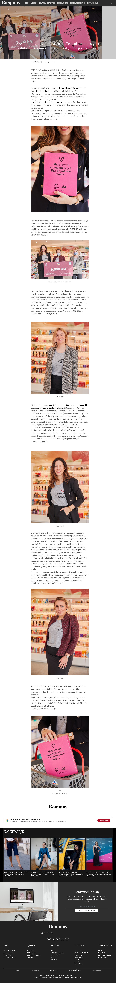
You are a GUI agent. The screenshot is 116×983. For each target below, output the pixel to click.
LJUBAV (77, 962)
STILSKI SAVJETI (9, 957)
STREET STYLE (9, 953)
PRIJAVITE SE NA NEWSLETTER (87, 911)
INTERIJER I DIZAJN (81, 953)
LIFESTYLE (51, 3)
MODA (27, 3)
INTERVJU (101, 953)
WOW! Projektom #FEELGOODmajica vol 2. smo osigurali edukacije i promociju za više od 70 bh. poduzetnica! (58, 45)
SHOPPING (7, 955)
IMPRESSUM (35, 970)
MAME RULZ (79, 957)
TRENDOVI (31, 957)
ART (52, 951)
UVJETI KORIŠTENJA (74, 970)
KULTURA (42, 3)
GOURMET (78, 955)
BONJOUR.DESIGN (76, 3)
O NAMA (17, 970)
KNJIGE (53, 957)
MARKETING (53, 970)
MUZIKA (54, 959)
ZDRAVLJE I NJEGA (33, 955)
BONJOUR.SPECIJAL (91, 3)
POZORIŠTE (55, 955)
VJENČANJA (79, 964)
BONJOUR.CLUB (62, 3)
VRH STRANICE (96, 970)
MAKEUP (30, 951)
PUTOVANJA (79, 959)
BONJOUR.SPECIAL (105, 955)
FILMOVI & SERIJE (57, 953)
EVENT (100, 951)
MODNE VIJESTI (9, 951)
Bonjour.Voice (103, 957)
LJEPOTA (34, 3)
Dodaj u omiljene (104, 820)
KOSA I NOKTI (32, 953)
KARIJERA (78, 951)
